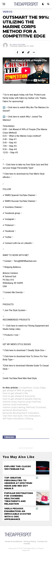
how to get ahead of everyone (19, 396)
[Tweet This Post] (23, 52)
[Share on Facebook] (17, 52)
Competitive (25, 388)
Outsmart (41, 407)
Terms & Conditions (13, 541)
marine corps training (14, 407)
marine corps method (29, 402)
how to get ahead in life (15, 393)
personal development (15, 410)
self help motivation (13, 419)
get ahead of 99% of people (17, 390)
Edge (43, 388)
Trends (26, 544)
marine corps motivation (15, 405)
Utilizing (29, 419)
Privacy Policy (30, 541)
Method (30, 407)
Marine (37, 399)
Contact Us (42, 541)
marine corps (10, 402)
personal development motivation (21, 413)
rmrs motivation (31, 416)
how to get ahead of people (17, 399)
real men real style (12, 416)
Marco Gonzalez (19, 44)
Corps (36, 388)
